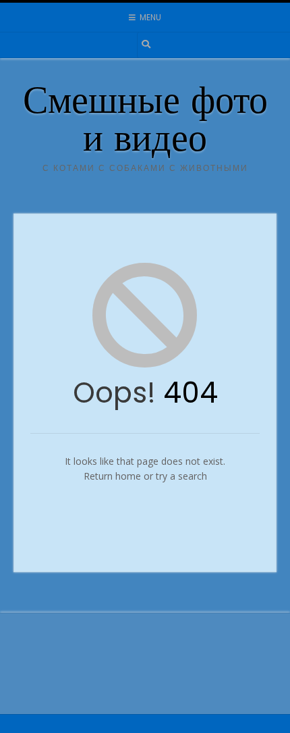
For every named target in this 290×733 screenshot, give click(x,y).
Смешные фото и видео (145, 123)
